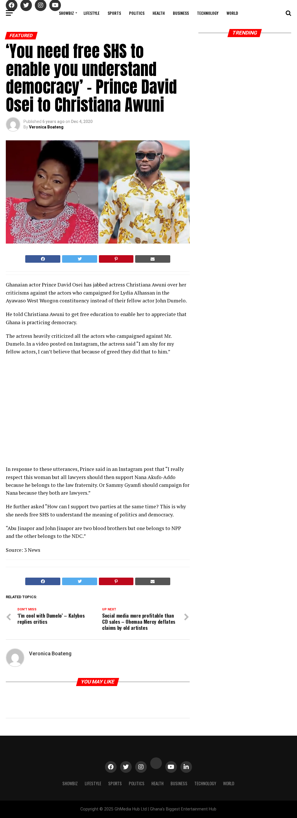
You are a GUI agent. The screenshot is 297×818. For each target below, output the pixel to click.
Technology (207, 13)
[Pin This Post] (116, 259)
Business (181, 13)
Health (159, 13)
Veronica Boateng (46, 127)
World (232, 13)
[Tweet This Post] (79, 259)
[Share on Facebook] (42, 259)
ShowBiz (66, 13)
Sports (114, 13)
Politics (136, 13)
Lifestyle (91, 13)
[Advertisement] (56, 412)
